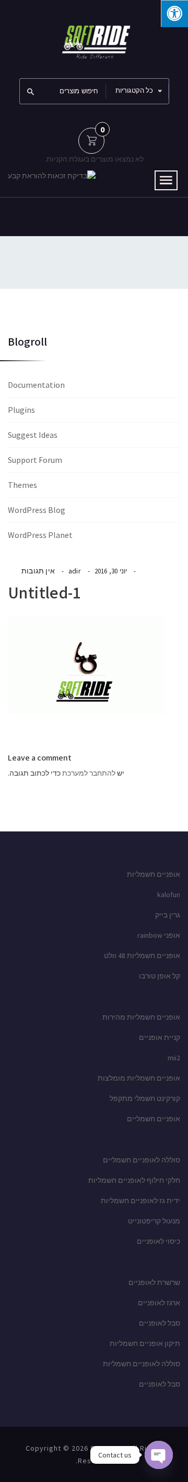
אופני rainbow (158, 935)
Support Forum (35, 460)
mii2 (174, 1057)
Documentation (36, 384)
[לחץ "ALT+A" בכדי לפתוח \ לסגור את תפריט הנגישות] (174, 13)
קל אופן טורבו (159, 976)
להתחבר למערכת (88, 773)
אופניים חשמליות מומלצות (139, 1078)
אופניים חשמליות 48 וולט (142, 955)
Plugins (21, 410)
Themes (22, 485)
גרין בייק (167, 915)
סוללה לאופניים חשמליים (141, 1160)
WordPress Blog (36, 510)
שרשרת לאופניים (154, 1282)
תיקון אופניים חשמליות (145, 1343)
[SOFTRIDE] (94, 38)
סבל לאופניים (159, 1323)
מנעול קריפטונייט (154, 1221)
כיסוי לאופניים (158, 1241)
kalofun (168, 894)
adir (74, 570)
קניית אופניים (159, 1037)
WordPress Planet (40, 535)
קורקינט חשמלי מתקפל (145, 1098)
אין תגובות (38, 570)
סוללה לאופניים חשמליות (141, 1363)
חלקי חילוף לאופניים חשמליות (134, 1180)
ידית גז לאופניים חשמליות (140, 1200)
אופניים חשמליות (153, 874)
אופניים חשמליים (153, 1118)
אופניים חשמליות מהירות (141, 1017)
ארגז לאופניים (159, 1302)
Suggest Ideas (32, 435)
